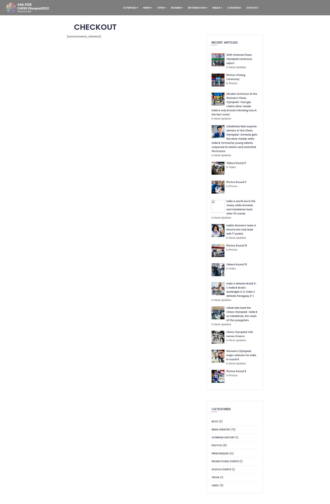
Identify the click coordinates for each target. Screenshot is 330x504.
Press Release (220, 453)
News (147, 7)
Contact (252, 7)
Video (215, 485)
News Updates (221, 429)
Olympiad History (223, 437)
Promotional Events (225, 461)
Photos (217, 445)
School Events (221, 469)
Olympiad (129, 7)
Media (216, 7)
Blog (215, 421)
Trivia (215, 477)
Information (197, 7)
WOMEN (176, 7)
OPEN (160, 7)
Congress (234, 7)
